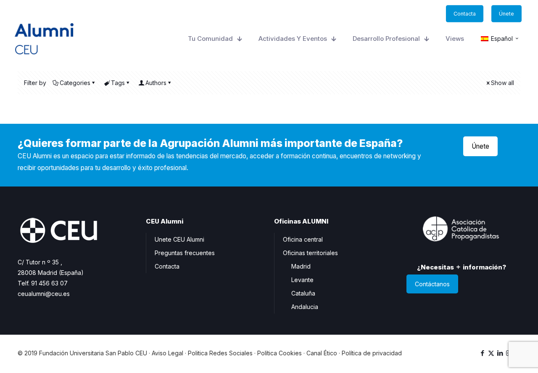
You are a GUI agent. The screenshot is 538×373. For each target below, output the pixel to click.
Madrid (301, 266)
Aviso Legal (167, 353)
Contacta (167, 266)
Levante (302, 279)
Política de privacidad (372, 353)
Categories (75, 82)
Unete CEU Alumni (179, 239)
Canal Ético (321, 353)
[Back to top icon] (497, 356)
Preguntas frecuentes (185, 252)
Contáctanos (432, 284)
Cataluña (303, 293)
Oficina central (303, 239)
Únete (480, 146)
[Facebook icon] (482, 353)
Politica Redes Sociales (220, 353)
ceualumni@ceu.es (44, 293)
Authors (155, 82)
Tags (118, 82)
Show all (502, 82)
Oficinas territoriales (310, 252)
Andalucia (304, 306)
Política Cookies (279, 353)
